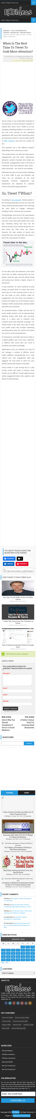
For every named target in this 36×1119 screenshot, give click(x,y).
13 (13, 953)
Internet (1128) (6, 1021)
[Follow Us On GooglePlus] (14, 1005)
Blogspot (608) (6, 1025)
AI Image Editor (8, 917)
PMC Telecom (9, 141)
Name (5, 688)
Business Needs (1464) (22, 1017)
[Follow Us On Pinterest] (22, 1005)
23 (27, 956)
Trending (9, 793)
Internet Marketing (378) (19, 1028)
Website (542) (17, 1025)
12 (8, 953)
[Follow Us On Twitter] (10, 1005)
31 (32, 959)
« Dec (2, 962)
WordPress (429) (28, 1025)
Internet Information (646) (20, 1021)
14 (18, 953)
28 (18, 959)
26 (8, 959)
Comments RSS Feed (10, 711)
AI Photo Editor (8, 923)
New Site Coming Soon (8, 1065)
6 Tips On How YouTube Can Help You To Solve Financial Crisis (18, 813)
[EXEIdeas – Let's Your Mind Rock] (18, 15)
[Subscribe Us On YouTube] (26, 1005)
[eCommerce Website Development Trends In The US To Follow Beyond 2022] (18, 880)
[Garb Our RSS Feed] (30, 1005)
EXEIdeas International (8, 1058)
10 (32, 950)
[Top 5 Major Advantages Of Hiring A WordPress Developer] (18, 845)
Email (5, 695)
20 (13, 956)
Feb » (7, 962)
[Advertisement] (18, 80)
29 (23, 959)
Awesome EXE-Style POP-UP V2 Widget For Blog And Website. (18, 836)
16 (27, 953)
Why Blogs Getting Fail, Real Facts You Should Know (18, 871)
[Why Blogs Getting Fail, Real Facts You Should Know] (18, 868)
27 (13, 959)
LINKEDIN (10, 564)
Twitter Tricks (25, 32)
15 (23, 953)
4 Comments (26, 839)
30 (27, 959)
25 (3, 959)
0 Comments (28, 851)
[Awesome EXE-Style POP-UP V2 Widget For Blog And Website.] (18, 833)
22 (23, 956)
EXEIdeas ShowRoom (8, 1054)
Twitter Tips (14, 32)
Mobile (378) (5, 1028)
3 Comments (27, 816)
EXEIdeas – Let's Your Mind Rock (14, 30)
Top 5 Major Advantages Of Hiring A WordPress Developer (18, 848)
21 (18, 956)
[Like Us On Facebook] (6, 1005)
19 (8, 956)
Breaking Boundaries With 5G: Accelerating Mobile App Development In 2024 (17, 925)
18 (3, 956)
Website (6, 701)
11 (3, 953)
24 (32, 956)
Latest (26, 793)
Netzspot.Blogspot (7, 1050)
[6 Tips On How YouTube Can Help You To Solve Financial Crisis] (18, 810)
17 (32, 953)
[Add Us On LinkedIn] (18, 1005)
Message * (6, 673)
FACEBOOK (10, 558)
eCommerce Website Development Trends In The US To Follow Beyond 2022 (18, 884)
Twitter (6, 32)
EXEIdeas (12, 601)
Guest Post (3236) (7, 1017)
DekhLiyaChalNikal (7, 1062)
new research (16, 200)
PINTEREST (23, 564)
